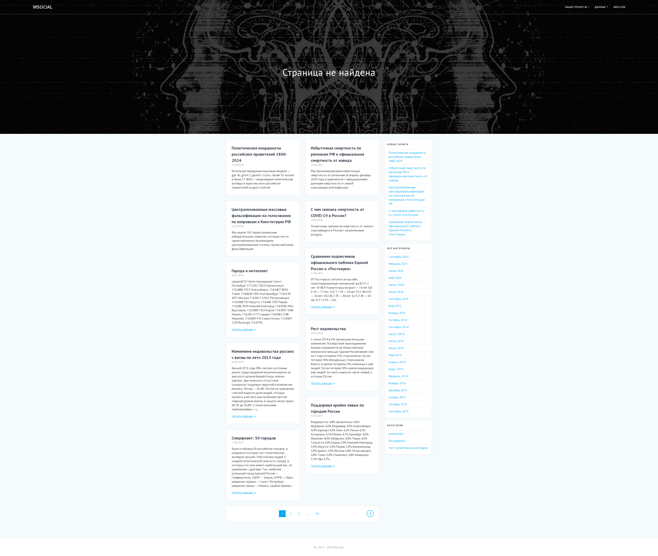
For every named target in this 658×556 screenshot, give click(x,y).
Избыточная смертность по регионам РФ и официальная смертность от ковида (337, 154)
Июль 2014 (396, 341)
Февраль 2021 (398, 264)
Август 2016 (396, 285)
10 (318, 514)
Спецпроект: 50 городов (254, 438)
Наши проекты (576, 7)
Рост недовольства (328, 328)
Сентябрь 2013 (398, 411)
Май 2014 (395, 355)
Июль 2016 (396, 292)
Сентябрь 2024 (398, 257)
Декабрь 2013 (398, 390)
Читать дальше (321, 307)
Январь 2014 (397, 383)
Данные (600, 7)
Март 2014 (396, 369)
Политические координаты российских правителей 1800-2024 (259, 154)
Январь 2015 (397, 313)
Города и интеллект (250, 270)
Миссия (619, 7)
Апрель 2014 (397, 362)
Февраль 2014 (398, 376)
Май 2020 (395, 278)
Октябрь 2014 (398, 320)
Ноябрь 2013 (397, 397)
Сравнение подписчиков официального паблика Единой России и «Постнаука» (339, 262)
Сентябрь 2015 (398, 299)
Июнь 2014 (396, 348)
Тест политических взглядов (408, 448)
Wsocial (42, 7)
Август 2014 (396, 334)
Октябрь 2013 (398, 404)
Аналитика (396, 434)
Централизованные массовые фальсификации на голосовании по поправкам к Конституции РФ (261, 215)
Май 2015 (395, 306)
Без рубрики (397, 441)
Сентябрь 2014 (398, 327)
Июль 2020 (396, 271)
